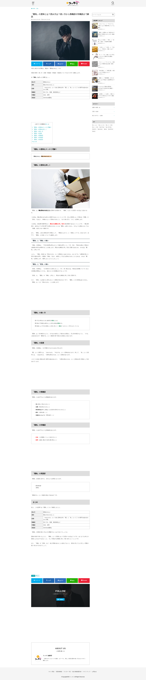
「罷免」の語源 (37, 133)
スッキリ (72, 676)
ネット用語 (96, 127)
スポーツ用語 (109, 125)
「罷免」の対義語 (37, 137)
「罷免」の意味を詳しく (39, 129)
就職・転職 (96, 107)
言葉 (34, 575)
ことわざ (95, 125)
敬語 (106, 129)
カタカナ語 (102, 125)
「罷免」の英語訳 (37, 139)
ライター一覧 (67, 671)
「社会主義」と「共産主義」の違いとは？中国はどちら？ (106, 71)
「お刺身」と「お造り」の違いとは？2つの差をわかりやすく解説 (106, 94)
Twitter (61, 599)
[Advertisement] (60, 111)
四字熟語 (102, 127)
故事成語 (101, 129)
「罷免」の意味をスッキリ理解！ (42, 127)
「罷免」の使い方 (37, 131)
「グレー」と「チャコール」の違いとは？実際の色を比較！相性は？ (106, 63)
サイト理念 (51, 671)
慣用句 (95, 129)
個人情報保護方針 (77, 671)
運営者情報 (59, 671)
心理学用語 (109, 127)
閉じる (47, 124)
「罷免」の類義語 (37, 135)
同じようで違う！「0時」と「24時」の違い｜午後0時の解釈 (106, 40)
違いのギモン (97, 115)
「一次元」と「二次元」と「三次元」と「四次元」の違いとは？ (106, 48)
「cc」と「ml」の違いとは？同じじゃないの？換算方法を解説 (106, 55)
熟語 (38, 575)
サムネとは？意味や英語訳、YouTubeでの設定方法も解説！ (105, 87)
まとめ (34, 141)
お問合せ (94, 671)
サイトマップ (86, 671)
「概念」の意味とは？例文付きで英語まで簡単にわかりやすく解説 (106, 33)
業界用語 (111, 129)
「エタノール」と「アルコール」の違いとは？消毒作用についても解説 (106, 25)
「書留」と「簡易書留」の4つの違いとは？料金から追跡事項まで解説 (106, 79)
